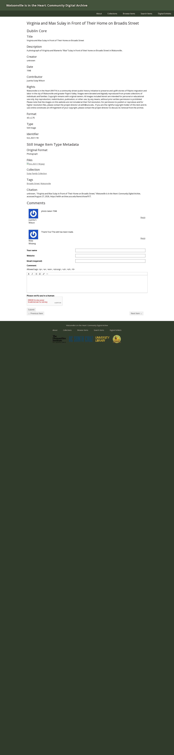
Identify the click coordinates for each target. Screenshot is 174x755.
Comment (31, 265)
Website (31, 256)
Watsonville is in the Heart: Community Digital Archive (46, 5)
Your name (32, 250)
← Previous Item (35, 313)
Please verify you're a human (40, 296)
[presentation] (28, 274)
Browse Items (129, 13)
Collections (112, 13)
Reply (143, 217)
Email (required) (34, 261)
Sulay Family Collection (37, 173)
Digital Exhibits (164, 13)
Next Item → (136, 313)
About (99, 13)
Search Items (146, 13)
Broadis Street (33, 183)
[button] (28, 273)
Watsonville (45, 183)
